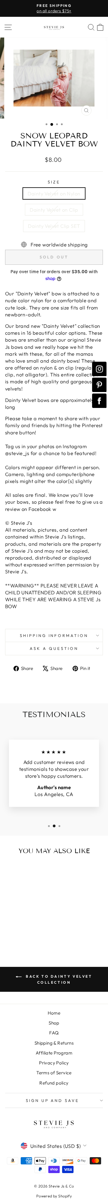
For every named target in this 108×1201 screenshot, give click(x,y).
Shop (54, 1023)
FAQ (53, 1033)
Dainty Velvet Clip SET (54, 226)
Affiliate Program (54, 1053)
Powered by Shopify (54, 1195)
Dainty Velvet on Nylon (54, 193)
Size (54, 182)
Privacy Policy (54, 1063)
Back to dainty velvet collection (58, 979)
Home (54, 1013)
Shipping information (54, 635)
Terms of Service (54, 1073)
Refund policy (53, 1083)
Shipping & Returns (54, 1043)
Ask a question (54, 648)
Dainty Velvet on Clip (54, 210)
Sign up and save (53, 1100)
